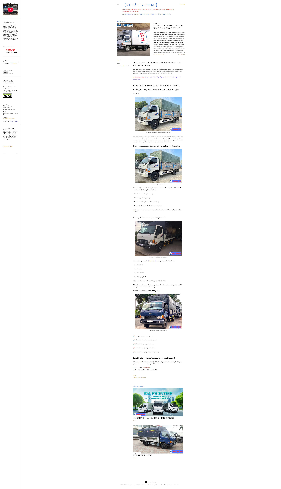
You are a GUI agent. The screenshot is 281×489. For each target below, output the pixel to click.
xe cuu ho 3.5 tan (12, 27)
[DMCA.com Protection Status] (7, 97)
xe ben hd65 (13, 29)
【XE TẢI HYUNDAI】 (140, 5)
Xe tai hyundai (6, 25)
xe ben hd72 (6, 29)
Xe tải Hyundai (138, 14)
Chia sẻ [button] (155, 54)
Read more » (181, 54)
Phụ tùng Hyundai (160, 14)
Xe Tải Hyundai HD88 (142, 455)
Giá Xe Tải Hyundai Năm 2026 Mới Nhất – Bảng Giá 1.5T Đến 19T (168, 27)
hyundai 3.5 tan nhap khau (9, 25)
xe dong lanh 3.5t (7, 33)
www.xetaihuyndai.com (9, 118)
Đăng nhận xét (161, 54)
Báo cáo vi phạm (7, 146)
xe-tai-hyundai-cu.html (123, 66)
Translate (14, 63)
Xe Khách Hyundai (128, 14)
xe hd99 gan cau (13, 31)
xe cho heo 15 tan (7, 30)
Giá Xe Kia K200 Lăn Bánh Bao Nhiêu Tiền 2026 (153, 418)
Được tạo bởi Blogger (152, 482)
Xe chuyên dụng (149, 14)
